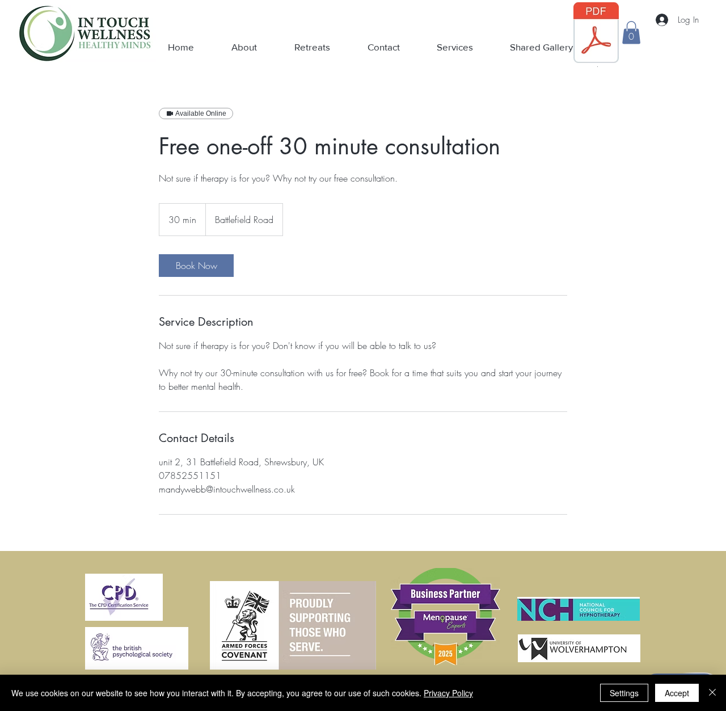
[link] (196, 265)
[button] (631, 32)
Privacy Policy (448, 693)
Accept (677, 693)
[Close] (712, 693)
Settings (624, 693)
